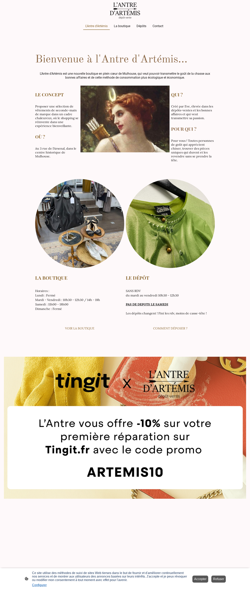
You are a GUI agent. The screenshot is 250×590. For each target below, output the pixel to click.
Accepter (200, 579)
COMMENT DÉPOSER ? (170, 328)
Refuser (218, 579)
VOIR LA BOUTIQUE (79, 328)
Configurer (39, 585)
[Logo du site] (125, 10)
